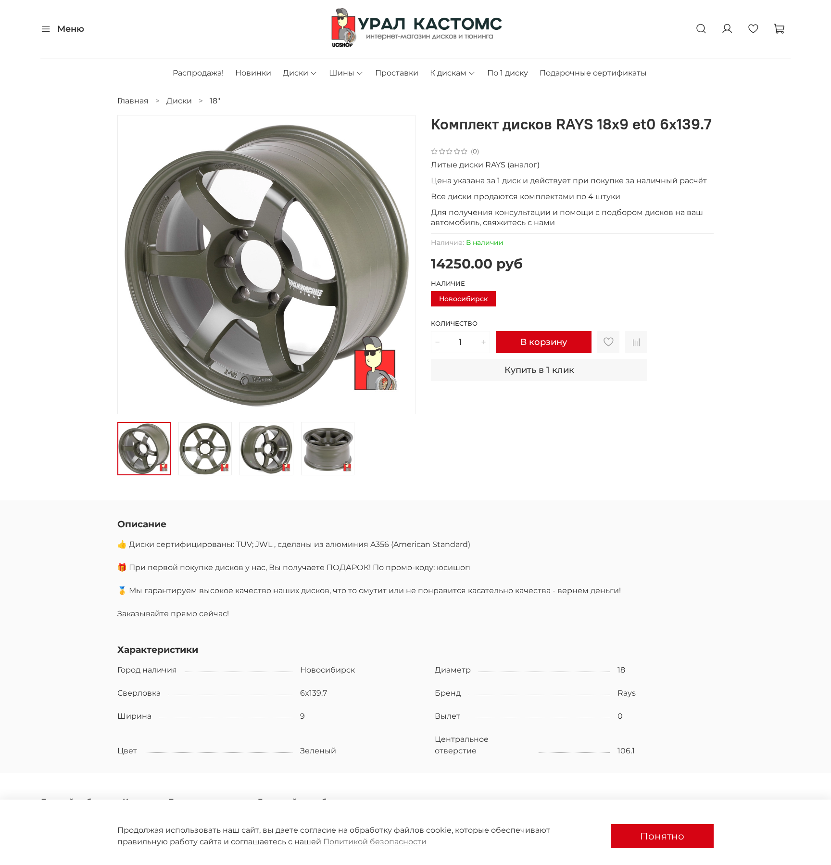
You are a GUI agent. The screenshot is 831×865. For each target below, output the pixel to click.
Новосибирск (463, 298)
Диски (295, 72)
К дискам (448, 72)
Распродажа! (198, 72)
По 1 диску (507, 72)
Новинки (253, 72)
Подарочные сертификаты (593, 72)
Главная (133, 100)
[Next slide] (400, 264)
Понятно (662, 836)
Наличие (448, 283)
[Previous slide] (132, 264)
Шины (341, 72)
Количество (454, 323)
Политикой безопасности (375, 841)
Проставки (396, 72)
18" (215, 100)
